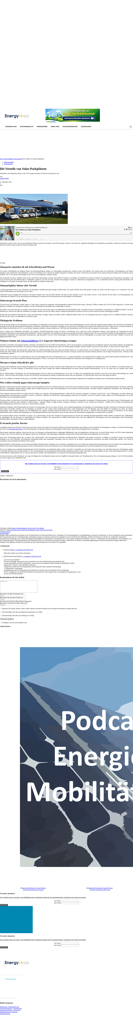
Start (1, 159)
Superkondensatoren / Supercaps (10, 1010)
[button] (130, 126)
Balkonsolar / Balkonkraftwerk (9, 1007)
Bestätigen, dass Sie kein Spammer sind (14, 622)
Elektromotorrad (5, 1014)
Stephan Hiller (4, 178)
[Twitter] (129, 107)
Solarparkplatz (17, 159)
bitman (12, 550)
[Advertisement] (66, 143)
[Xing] (132, 107)
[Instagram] (116, 107)
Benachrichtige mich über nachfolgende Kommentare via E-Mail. (22, 612)
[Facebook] (113, 107)
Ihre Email (57, 469)
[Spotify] (124, 107)
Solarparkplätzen (29, 340)
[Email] (31, 188)
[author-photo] (5, 532)
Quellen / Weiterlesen (6, 476)
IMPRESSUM (5, 970)
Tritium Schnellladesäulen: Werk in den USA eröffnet (27, 528)
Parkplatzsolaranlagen (15, 429)
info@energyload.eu (10, 979)
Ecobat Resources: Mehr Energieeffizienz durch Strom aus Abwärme (31, 530)
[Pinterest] (121, 107)
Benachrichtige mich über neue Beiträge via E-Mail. (18, 615)
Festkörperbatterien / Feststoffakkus (11, 1008)
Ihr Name (57, 467)
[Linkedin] (118, 107)
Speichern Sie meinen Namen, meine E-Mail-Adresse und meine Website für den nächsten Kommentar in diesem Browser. (39, 608)
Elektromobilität (8, 159)
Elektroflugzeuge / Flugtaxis (8, 1012)
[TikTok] (126, 107)
